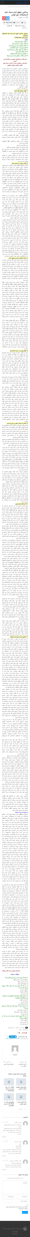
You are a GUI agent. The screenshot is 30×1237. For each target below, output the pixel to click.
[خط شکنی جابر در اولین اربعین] (21, 1096)
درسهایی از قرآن (11, 1027)
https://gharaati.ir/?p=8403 (12, 1039)
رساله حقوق (25, 1029)
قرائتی (20, 1029)
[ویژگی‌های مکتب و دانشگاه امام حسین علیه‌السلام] (9, 1096)
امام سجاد (22, 1027)
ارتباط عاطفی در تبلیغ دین (22, 1065)
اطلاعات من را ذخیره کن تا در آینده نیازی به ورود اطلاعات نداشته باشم (17, 1208)
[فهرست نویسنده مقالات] (15, 1048)
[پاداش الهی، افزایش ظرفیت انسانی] (21, 1081)
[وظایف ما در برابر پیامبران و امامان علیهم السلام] (9, 1081)
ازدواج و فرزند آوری (9, 1064)
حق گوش (17, 1027)
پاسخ (3, 1137)
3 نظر (23, 28)
